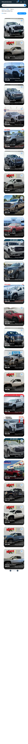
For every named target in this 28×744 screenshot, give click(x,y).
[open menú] (24, 2)
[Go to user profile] (21, 2)
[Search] (25, 5)
